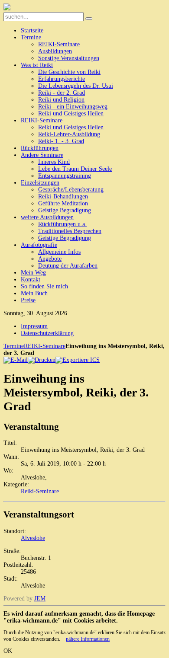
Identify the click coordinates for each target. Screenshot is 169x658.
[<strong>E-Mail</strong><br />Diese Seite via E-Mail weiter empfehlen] (15, 360)
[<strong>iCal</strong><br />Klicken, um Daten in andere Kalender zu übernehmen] (77, 360)
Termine (13, 346)
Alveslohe (33, 538)
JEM (40, 598)
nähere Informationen (88, 639)
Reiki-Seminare (40, 491)
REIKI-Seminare (44, 346)
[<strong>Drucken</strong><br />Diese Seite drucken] (41, 360)
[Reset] (88, 18)
